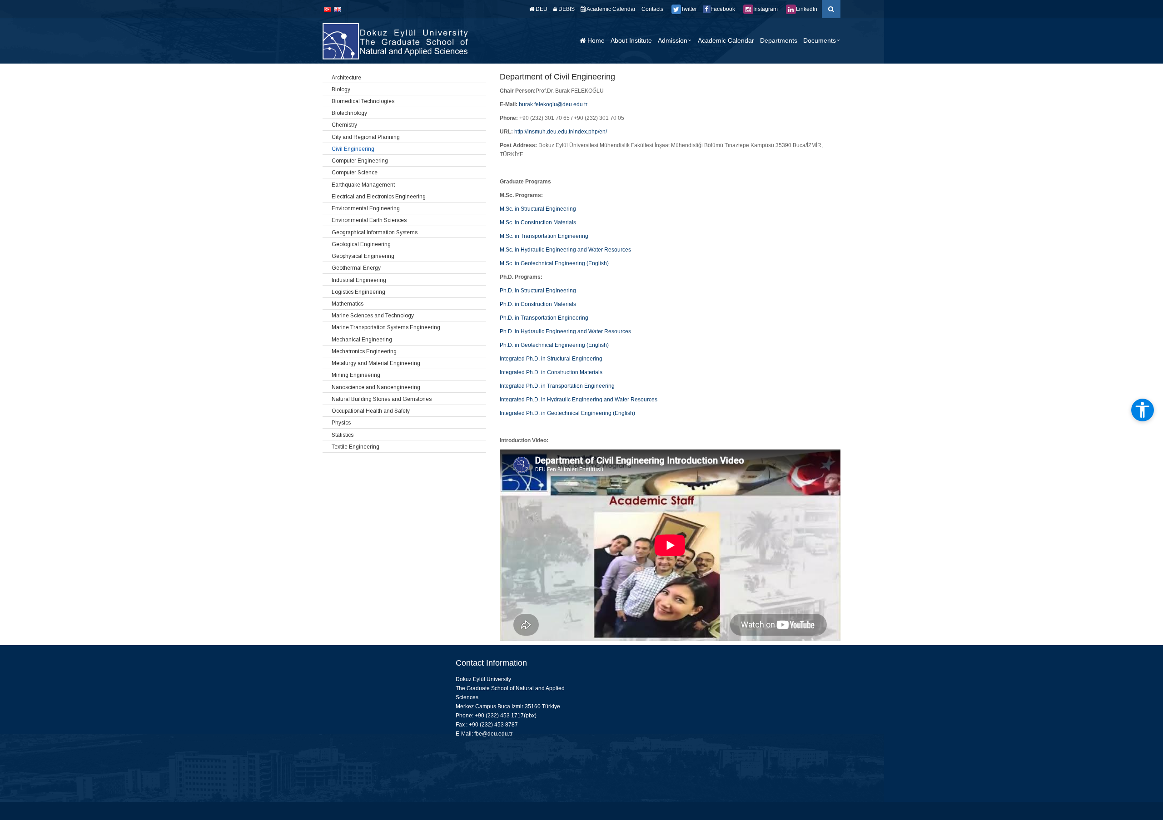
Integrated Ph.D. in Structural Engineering (551, 359)
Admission (672, 40)
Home (595, 40)
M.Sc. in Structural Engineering (538, 209)
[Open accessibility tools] (1142, 410)
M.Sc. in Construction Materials (538, 222)
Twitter (689, 9)
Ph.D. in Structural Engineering (538, 290)
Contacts (652, 9)
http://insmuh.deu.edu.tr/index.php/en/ (560, 131)
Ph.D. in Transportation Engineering (544, 318)
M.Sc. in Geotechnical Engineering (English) (554, 263)
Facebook (723, 9)
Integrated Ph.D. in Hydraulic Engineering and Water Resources (578, 399)
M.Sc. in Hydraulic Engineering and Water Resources (565, 250)
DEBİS (566, 9)
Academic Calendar (611, 9)
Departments (778, 40)
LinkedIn (806, 9)
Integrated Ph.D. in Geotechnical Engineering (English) (567, 413)
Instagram (765, 9)
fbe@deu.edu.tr (493, 734)
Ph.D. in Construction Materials (538, 304)
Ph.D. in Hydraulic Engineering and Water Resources (565, 331)
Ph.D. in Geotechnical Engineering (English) (554, 345)
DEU (540, 9)
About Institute (631, 40)
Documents (819, 40)
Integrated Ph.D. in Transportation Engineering (557, 386)
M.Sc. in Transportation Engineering (544, 236)
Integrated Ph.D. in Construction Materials (551, 372)
